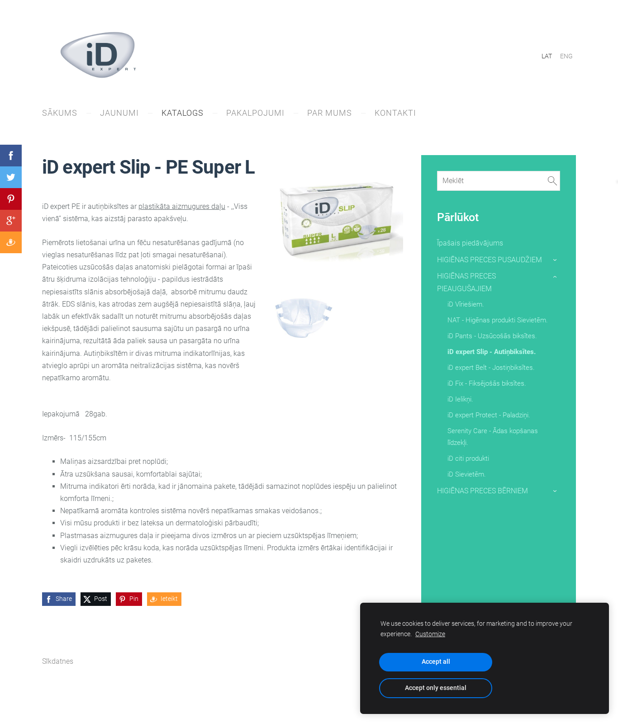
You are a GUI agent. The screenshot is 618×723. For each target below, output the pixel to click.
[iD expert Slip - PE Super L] (303, 318)
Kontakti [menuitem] (395, 113)
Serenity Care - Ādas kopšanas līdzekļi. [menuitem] (492, 437)
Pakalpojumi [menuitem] (255, 113)
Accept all (436, 662)
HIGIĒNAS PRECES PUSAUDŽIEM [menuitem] (489, 259)
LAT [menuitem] (547, 56)
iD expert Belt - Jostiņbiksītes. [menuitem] (491, 368)
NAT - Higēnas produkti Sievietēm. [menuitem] (497, 320)
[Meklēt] (552, 180)
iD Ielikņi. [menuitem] (460, 399)
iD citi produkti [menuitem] (468, 458)
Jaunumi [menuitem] (119, 113)
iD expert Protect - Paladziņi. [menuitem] (488, 415)
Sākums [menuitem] (59, 113)
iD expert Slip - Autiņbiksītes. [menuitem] (491, 352)
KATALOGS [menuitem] (183, 113)
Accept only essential (435, 688)
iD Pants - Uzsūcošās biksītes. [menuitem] (492, 336)
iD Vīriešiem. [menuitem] (465, 304)
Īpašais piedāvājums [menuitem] (470, 243)
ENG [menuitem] (566, 56)
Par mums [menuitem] (329, 113)
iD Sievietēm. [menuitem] (466, 474)
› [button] (555, 260)
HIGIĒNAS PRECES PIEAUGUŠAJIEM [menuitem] (466, 282)
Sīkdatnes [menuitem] (57, 661)
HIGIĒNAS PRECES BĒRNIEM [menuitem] (482, 491)
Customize (430, 634)
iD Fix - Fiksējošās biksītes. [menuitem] (486, 383)
